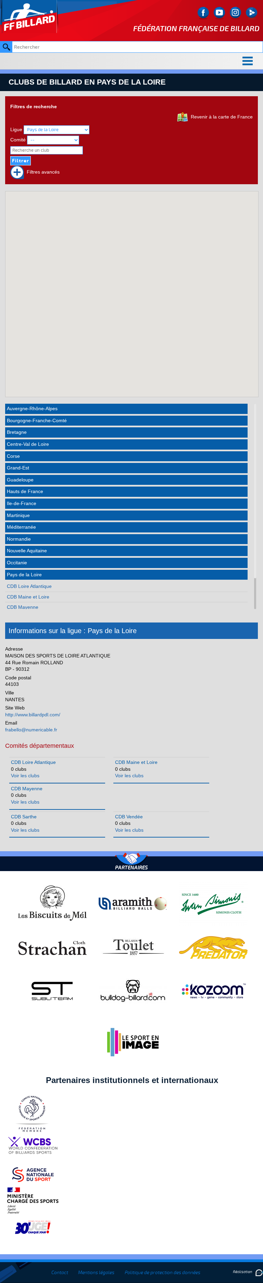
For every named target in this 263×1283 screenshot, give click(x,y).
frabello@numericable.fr (31, 729)
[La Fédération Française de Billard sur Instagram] (235, 13)
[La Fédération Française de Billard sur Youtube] (219, 13)
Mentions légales (96, 1272)
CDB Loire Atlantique (29, 586)
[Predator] (213, 947)
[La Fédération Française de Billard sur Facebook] (203, 13)
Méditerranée (21, 527)
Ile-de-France (21, 503)
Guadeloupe (20, 479)
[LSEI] (133, 1042)
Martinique (18, 515)
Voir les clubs (25, 775)
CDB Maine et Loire (28, 597)
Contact (59, 1272)
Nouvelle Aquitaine (27, 550)
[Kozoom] (213, 990)
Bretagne (17, 432)
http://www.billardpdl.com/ (32, 714)
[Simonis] (213, 903)
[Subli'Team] (52, 990)
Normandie (19, 539)
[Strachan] (52, 947)
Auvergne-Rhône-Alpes (32, 408)
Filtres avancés (42, 172)
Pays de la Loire (24, 574)
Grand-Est (18, 467)
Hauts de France (25, 491)
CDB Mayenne (22, 607)
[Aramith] (133, 903)
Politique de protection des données (162, 1272)
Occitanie (17, 562)
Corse (13, 456)
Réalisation (243, 1272)
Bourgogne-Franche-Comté (37, 420)
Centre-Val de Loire (28, 444)
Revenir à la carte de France (220, 117)
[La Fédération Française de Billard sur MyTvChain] (251, 13)
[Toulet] (133, 947)
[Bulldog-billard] (133, 990)
